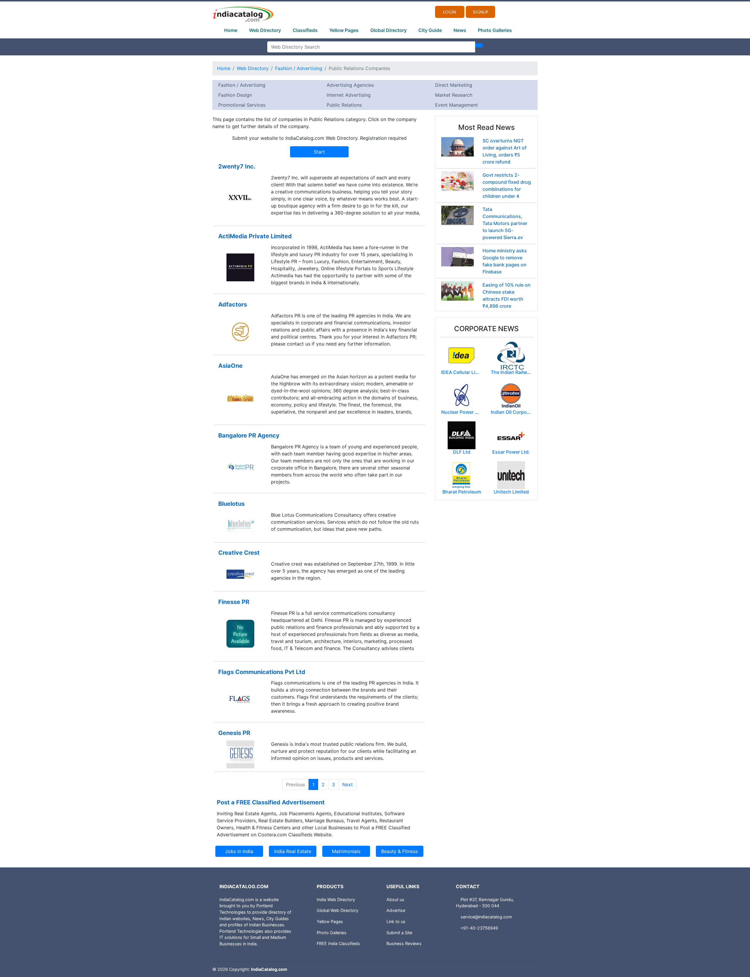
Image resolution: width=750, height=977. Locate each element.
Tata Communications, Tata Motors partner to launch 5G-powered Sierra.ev (505, 223)
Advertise (395, 910)
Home (230, 30)
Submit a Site (399, 932)
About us (395, 899)
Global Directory (388, 30)
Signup (480, 11)
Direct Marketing (453, 85)
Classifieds (305, 30)
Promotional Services (241, 105)
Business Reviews (404, 943)
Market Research (453, 95)
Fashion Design (235, 95)
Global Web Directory (337, 910)
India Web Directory (336, 899)
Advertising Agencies (350, 85)
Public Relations (344, 105)
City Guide (430, 30)
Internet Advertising (349, 95)
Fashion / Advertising (298, 68)
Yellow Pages (344, 30)
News (460, 30)
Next (347, 784)
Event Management (456, 105)
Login (449, 11)
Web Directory (265, 30)
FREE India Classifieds (338, 943)
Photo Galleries (495, 30)
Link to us (395, 921)
